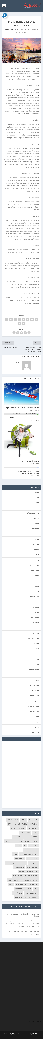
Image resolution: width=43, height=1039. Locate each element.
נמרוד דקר (27, 29)
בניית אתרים (34, 529)
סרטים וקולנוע (34, 685)
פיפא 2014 (19, 889)
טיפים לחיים (35, 581)
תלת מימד (18, 897)
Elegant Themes (17, 1034)
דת (38, 560)
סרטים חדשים (17, 876)
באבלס (8, 841)
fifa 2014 (33, 824)
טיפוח (37, 576)
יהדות (15, 854)
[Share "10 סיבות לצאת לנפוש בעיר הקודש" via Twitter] (32, 319)
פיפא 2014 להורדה (31, 893)
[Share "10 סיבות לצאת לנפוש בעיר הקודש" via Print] (19, 324)
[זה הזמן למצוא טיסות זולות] (21, 440)
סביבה (36, 659)
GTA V (35, 832)
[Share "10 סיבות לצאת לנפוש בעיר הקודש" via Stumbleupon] (7, 319)
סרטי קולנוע (33, 884)
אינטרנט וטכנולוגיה (32, 513)
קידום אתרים (34, 711)
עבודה (11, 884)
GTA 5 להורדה (32, 828)
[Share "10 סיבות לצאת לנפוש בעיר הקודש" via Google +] (28, 319)
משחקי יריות (33, 863)
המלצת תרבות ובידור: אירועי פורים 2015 (24, 418)
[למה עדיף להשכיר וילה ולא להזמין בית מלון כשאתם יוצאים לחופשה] (21, 467)
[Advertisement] (21, 774)
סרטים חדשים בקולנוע (30, 880)
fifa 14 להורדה (13, 820)
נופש (37, 649)
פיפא (35, 889)
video (37, 497)
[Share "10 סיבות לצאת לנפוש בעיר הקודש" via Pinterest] (19, 319)
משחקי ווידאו (19, 858)
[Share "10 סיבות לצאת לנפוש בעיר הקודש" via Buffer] (11, 319)
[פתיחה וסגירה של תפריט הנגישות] (4, 15)
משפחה (36, 643)
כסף (37, 591)
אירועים (36, 518)
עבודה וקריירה (34, 696)
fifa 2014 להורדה (21, 824)
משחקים (36, 633)
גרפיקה (36, 549)
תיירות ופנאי (9, 29)
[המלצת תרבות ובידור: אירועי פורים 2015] (21, 414)
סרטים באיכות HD (31, 876)
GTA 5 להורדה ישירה (18, 828)
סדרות (37, 664)
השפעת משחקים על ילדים (28, 854)
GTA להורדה (17, 841)
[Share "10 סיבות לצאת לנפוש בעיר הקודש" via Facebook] (36, 319)
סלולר (37, 675)
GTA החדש (17, 837)
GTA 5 (10, 824)
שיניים (37, 727)
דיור (37, 555)
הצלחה (18, 845)
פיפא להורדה (17, 893)
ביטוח (37, 523)
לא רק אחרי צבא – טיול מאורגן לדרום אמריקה (22, 408)
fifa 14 (23, 820)
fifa (30, 820)
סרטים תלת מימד (14, 880)
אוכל (37, 502)
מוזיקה (36, 612)
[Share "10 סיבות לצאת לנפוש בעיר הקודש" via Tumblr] (24, 319)
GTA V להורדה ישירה (30, 837)
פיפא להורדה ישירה (31, 897)
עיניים (37, 701)
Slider (37, 492)
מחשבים (36, 623)
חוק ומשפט (35, 570)
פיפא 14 (28, 889)
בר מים (36, 534)
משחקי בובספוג (32, 858)
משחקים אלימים (12, 863)
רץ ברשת (36, 722)
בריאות (36, 539)
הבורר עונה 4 (34, 565)
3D (36, 820)
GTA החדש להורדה (31, 841)
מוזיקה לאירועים (33, 617)
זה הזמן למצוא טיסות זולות (29, 461)
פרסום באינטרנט (33, 706)
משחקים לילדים (32, 867)
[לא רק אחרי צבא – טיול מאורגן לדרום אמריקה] (21, 394)
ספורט (36, 680)
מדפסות (36, 607)
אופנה (37, 508)
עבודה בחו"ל (34, 690)
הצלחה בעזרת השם (30, 850)
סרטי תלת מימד (21, 884)
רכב (37, 717)
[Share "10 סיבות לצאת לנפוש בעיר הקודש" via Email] (24, 324)
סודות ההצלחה (34, 669)
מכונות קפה (35, 628)
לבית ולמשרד (34, 596)
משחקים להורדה (33, 638)
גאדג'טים (36, 544)
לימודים (36, 602)
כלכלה (36, 586)
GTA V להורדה (25, 832)
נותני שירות (35, 654)
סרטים (21, 871)
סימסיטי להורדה (32, 871)
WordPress (35, 1034)
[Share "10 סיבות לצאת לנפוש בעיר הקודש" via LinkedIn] (15, 319)
